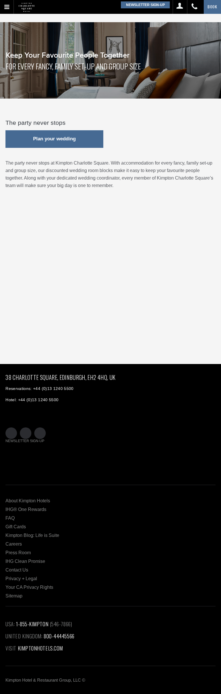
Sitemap (13, 595)
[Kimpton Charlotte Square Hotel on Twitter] (11, 433)
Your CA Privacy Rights (29, 587)
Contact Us (16, 569)
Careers (13, 544)
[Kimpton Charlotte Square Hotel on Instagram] (40, 433)
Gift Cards (15, 526)
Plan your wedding (54, 139)
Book (212, 6)
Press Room (18, 552)
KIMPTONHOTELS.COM (40, 648)
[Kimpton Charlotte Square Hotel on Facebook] (25, 433)
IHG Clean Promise (25, 561)
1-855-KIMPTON (32, 624)
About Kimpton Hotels (27, 500)
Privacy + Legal (21, 578)
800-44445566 (59, 636)
